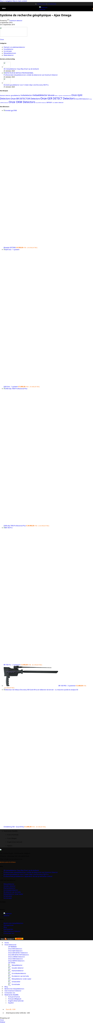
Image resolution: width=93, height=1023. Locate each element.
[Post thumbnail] (7, 67)
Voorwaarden (8, 929)
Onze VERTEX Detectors (41, 102)
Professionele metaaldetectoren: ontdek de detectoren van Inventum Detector (31, 75)
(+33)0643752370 (41, 4)
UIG (53, 102)
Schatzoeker (8, 896)
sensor (49, 102)
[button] (48, 831)
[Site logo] (46, 9)
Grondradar (8, 51)
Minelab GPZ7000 (10, 248)
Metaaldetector (9, 884)
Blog (5, 927)
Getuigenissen (9, 925)
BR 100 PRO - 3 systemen (67, 686)
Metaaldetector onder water (13, 894)
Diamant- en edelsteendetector (14, 47)
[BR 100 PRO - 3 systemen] (31, 686)
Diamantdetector (9, 888)
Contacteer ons (9, 933)
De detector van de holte (12, 892)
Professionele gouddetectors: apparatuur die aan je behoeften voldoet (28, 876)
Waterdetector (9, 55)
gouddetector (15, 95)
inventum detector (16, 21)
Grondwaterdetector (11, 890)
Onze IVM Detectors (82, 99)
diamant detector (5, 95)
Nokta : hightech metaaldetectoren (63, 95)
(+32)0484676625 (51, 4)
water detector (59, 102)
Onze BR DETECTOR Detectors (25, 98)
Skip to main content (20, 1)
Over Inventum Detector (12, 931)
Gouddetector (8, 49)
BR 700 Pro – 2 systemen (12, 665)
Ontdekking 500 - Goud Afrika (14, 827)
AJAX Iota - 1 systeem (11, 387)
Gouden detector (9, 886)
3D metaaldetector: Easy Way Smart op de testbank (21, 69)
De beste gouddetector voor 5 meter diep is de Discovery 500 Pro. (26, 85)
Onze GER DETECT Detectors (57, 98)
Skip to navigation (6, 1)
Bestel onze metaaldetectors (13, 923)
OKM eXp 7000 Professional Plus (15, 526)
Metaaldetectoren (10, 53)
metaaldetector (39, 95)
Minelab (51, 95)
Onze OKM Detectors (22, 102)
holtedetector (26, 95)
